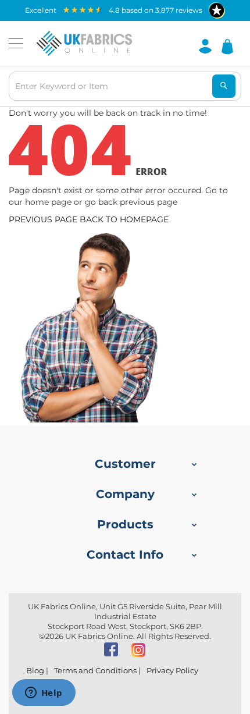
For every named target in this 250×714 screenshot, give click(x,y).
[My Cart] (227, 46)
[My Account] (205, 45)
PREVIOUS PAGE (43, 219)
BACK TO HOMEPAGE (124, 219)
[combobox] (125, 86)
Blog (35, 670)
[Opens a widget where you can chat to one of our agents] (44, 693)
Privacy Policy (172, 670)
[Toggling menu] (16, 43)
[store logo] (84, 43)
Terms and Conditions (95, 670)
